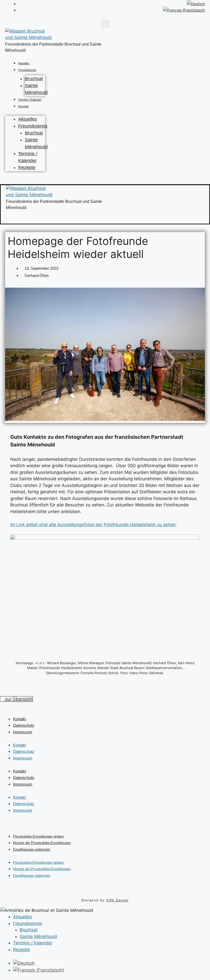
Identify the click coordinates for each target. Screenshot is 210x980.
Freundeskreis (27, 69)
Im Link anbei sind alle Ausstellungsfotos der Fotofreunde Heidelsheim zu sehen (93, 524)
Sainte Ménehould (38, 936)
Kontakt (19, 719)
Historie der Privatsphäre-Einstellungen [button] (42, 843)
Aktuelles (23, 63)
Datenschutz (23, 725)
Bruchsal (34, 78)
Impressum (22, 732)
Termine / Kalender (29, 99)
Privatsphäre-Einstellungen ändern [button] (38, 836)
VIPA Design (117, 900)
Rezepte (23, 106)
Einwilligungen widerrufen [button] (31, 849)
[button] (105, 23)
